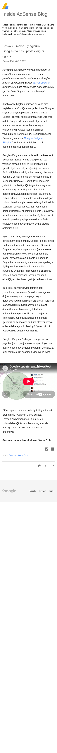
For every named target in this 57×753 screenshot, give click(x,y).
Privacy (42, 491)
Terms (52, 491)
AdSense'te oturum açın (31, 34)
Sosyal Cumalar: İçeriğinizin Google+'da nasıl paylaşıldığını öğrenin (23, 51)
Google (32, 491)
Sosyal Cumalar (41, 82)
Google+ (13, 455)
